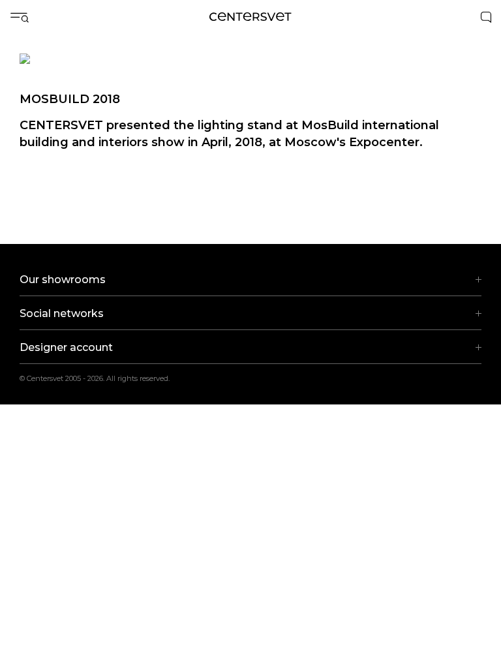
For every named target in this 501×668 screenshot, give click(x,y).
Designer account (66, 347)
